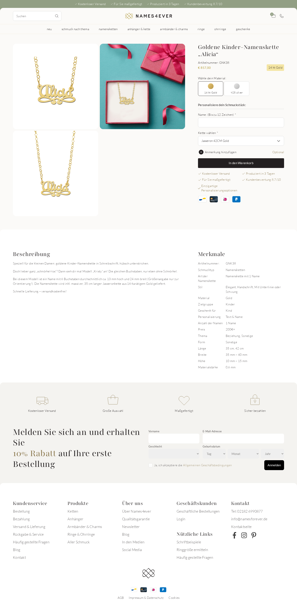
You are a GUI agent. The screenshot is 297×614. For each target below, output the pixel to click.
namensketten (108, 29)
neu (49, 29)
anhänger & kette (139, 29)
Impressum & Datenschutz (146, 597)
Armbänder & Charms (84, 526)
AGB (121, 597)
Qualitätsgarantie (136, 519)
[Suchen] (56, 16)
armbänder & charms (174, 29)
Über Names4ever (136, 511)
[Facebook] (234, 535)
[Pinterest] (254, 535)
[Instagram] (244, 535)
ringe (201, 29)
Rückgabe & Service (28, 534)
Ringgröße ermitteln (192, 549)
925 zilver (237, 92)
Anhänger (75, 519)
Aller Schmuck (78, 542)
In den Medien (133, 542)
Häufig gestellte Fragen (31, 542)
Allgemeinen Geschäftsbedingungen (207, 465)
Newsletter (131, 526)
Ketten (72, 511)
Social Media (132, 549)
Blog (16, 549)
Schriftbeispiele (189, 542)
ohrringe (220, 29)
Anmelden (274, 465)
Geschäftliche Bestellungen (198, 511)
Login (181, 519)
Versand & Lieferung (29, 526)
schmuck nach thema (75, 29)
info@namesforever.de (249, 519)
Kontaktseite (241, 526)
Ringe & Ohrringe (81, 534)
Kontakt (19, 557)
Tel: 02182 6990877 (247, 511)
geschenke (243, 29)
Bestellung (21, 511)
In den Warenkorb (241, 163)
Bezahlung (21, 519)
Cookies (174, 597)
